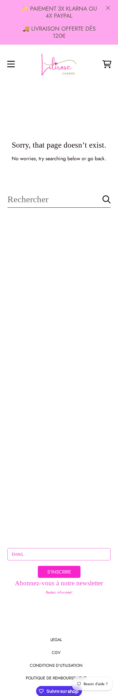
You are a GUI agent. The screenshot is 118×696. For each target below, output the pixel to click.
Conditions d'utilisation (56, 665)
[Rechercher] (106, 199)
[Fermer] (108, 8)
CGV (56, 652)
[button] (11, 64)
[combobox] (58, 199)
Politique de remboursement (56, 678)
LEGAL (56, 640)
